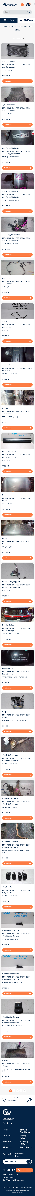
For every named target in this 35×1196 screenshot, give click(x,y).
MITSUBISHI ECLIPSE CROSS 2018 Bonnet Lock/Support (16, 586)
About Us (7, 1147)
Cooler (5, 1060)
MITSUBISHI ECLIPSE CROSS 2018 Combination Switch (16, 934)
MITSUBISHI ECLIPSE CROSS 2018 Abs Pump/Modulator (16, 152)
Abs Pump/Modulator (11, 148)
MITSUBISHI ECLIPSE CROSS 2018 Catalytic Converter (16, 759)
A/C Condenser (8, 61)
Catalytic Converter (10, 755)
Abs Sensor (6, 278)
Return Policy (26, 1147)
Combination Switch (10, 930)
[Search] (28, 12)
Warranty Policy (24, 1142)
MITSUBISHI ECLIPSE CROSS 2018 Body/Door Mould (16, 456)
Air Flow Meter (8, 365)
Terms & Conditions (25, 1131)
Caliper (5, 711)
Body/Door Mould (9, 451)
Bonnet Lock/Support (11, 581)
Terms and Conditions (26, 1187)
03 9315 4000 (26, 1170)
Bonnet (5, 495)
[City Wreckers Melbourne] (10, 5)
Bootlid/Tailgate (9, 625)
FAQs (5, 1130)
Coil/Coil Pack (7, 887)
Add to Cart (8, 81)
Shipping (7, 1141)
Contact (6, 1135)
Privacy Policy (23, 1136)
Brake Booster (8, 668)
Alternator (6, 408)
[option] (14, 1099)
